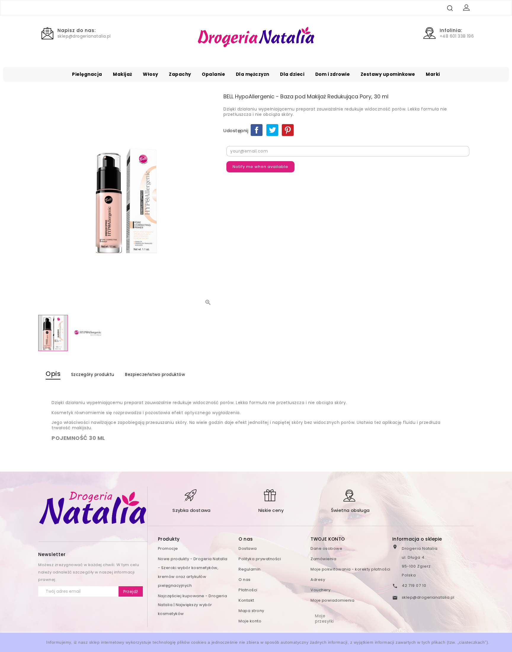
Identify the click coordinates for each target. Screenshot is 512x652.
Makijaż (122, 74)
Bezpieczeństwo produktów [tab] (155, 374)
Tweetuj (272, 130)
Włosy (150, 74)
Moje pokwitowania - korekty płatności (351, 569)
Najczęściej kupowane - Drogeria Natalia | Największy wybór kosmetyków (192, 604)
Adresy (318, 579)
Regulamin (250, 569)
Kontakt (246, 600)
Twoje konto (328, 539)
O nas (245, 579)
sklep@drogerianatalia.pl (428, 597)
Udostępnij (257, 130)
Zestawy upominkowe (388, 74)
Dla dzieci (292, 74)
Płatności (248, 590)
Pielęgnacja (87, 74)
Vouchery (320, 590)
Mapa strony (251, 610)
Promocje (168, 548)
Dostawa (248, 548)
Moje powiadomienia (332, 600)
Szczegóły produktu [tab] (92, 374)
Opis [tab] (53, 373)
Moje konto (250, 621)
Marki (433, 74)
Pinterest (288, 130)
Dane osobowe (326, 548)
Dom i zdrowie (332, 74)
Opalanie (213, 74)
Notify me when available (260, 166)
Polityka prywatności (260, 559)
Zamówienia (323, 559)
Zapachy (180, 74)
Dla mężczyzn (252, 74)
